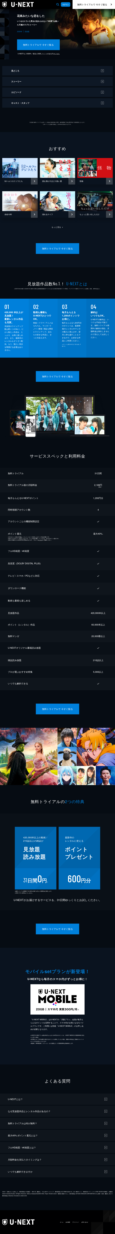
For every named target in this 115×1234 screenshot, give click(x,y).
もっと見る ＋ (57, 227)
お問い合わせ (84, 1222)
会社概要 (68, 1222)
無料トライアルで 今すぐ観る (92, 4)
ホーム (61, 1222)
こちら (57, 53)
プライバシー (75, 1222)
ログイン (65, 4)
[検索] (57, 4)
